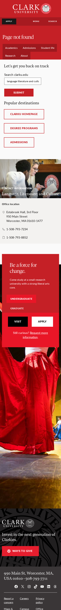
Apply (9, 21)
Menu (36, 21)
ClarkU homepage (24, 114)
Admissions (19, 142)
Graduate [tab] (17, 308)
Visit (17, 321)
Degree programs (24, 128)
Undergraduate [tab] (21, 298)
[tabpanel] (30, 328)
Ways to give (22, 551)
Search (52, 21)
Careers (24, 598)
